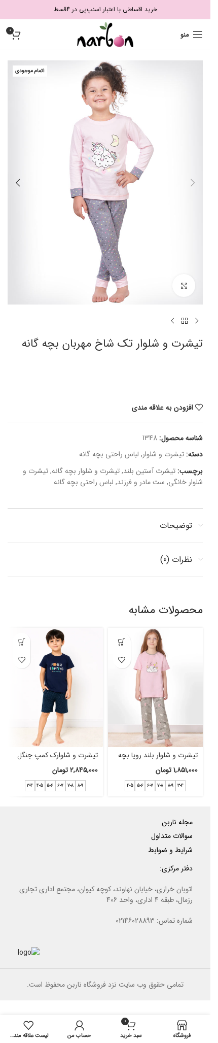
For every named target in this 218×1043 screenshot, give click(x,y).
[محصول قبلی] (197, 321)
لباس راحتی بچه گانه (109, 454)
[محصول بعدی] (172, 321)
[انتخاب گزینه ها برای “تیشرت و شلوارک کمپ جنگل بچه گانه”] (21, 642)
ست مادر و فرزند (141, 482)
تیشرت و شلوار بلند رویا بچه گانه (158, 760)
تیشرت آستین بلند (149, 471)
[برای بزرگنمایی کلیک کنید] (183, 285)
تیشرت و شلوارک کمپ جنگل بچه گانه (57, 760)
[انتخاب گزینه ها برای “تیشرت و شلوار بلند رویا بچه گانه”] (122, 642)
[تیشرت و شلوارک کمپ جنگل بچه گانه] (55, 687)
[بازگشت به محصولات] (184, 321)
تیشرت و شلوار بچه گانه (86, 471)
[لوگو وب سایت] (105, 34)
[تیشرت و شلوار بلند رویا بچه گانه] (155, 687)
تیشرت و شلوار (163, 454)
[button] (193, 183)
